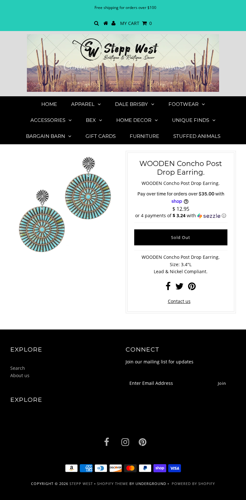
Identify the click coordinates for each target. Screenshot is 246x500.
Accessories (47, 120)
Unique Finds (190, 120)
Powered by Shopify (193, 483)
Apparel (82, 104)
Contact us (179, 301)
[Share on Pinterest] (192, 288)
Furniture (144, 136)
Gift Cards (101, 136)
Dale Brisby (131, 104)
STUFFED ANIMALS (196, 136)
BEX (91, 120)
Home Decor (134, 120)
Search (17, 368)
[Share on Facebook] (168, 288)
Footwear (183, 104)
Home (49, 104)
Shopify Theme (112, 483)
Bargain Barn (45, 136)
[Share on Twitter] (179, 288)
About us (19, 375)
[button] (180, 215)
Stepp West (81, 483)
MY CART (136, 23)
